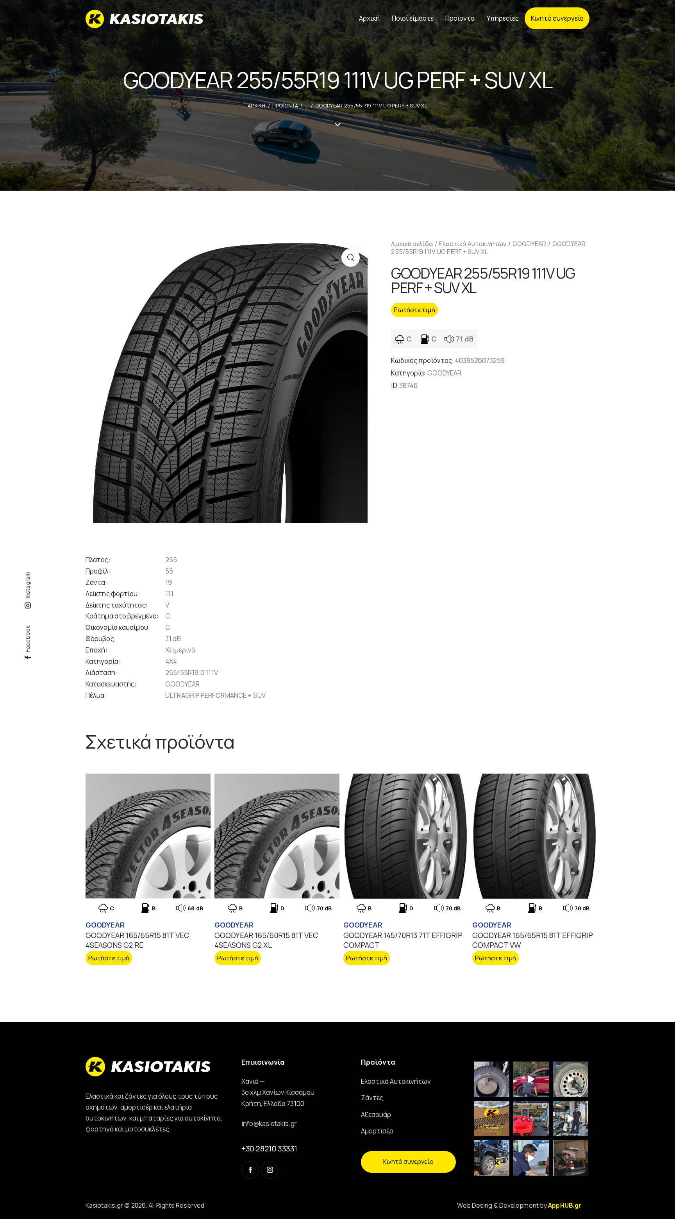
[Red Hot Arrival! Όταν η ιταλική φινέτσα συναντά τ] (531, 1119)
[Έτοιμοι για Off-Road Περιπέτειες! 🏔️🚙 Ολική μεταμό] (491, 1158)
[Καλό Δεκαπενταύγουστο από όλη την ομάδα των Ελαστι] (491, 1119)
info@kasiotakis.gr (269, 1123)
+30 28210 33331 (269, 1148)
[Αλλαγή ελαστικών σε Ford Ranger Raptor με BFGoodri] (491, 1079)
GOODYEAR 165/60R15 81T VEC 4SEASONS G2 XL (266, 940)
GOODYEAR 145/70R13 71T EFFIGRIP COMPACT (402, 940)
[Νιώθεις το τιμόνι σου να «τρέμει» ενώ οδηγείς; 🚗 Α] (570, 1079)
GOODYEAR (529, 244)
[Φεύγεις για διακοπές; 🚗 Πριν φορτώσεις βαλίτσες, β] (531, 1158)
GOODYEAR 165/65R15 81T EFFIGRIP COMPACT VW (532, 940)
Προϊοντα (285, 105)
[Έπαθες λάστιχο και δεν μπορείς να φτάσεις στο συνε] (531, 1079)
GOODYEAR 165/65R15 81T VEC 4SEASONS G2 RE (137, 940)
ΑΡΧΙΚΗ (257, 105)
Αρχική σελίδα (411, 244)
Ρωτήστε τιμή (414, 310)
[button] (350, 257)
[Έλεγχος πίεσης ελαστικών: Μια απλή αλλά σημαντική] (570, 1158)
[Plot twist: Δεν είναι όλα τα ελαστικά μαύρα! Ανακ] (570, 1119)
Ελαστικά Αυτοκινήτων (472, 244)
